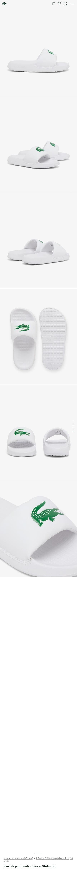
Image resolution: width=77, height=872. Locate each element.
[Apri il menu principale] (73, 3)
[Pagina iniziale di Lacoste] (4, 3)
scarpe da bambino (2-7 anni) (18, 858)
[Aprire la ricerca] (65, 3)
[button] (59, 3)
